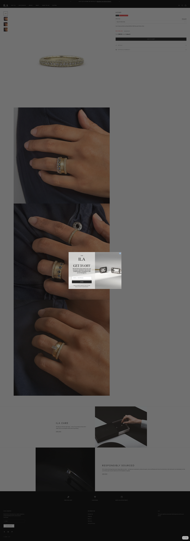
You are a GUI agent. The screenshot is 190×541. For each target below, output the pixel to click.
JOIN (81, 282)
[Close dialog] (120, 253)
